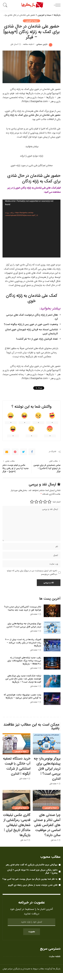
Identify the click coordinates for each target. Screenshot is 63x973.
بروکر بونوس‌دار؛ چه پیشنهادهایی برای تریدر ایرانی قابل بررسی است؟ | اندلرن (24, 625)
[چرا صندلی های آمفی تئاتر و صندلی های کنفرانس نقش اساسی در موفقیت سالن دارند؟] (47, 800)
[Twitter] (23, 451)
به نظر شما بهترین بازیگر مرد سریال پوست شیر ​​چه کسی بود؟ (30, 879)
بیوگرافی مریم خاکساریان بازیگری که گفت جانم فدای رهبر (31, 864)
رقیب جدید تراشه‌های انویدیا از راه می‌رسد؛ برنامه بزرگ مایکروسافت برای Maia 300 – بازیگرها (24, 660)
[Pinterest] (15, 451)
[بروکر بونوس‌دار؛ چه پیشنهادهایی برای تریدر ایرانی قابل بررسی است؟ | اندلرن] (52, 627)
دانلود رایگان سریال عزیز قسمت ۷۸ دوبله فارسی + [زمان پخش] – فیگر (32, 871)
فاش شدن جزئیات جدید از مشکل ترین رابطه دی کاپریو (32, 885)
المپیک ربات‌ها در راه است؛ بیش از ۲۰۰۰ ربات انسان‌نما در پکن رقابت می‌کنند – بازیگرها (23, 642)
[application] (31, 228)
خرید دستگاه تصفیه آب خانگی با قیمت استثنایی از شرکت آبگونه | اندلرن (16, 766)
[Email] (6, 451)
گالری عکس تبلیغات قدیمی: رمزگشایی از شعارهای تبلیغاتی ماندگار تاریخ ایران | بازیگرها (16, 825)
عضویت (31, 931)
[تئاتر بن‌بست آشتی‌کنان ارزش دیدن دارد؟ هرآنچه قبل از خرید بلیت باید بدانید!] (52, 610)
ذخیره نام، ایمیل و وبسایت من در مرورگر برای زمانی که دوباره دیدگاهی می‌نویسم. (32, 572)
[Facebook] (32, 451)
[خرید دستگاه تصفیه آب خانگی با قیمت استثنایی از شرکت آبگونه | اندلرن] (16, 743)
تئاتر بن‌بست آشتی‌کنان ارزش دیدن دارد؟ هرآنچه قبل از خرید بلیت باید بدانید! (22, 608)
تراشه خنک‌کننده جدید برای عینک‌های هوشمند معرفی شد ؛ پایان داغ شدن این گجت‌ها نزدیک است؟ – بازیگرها (23, 679)
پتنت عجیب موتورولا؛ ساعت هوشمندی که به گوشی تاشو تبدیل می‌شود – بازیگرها (22, 696)
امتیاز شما (56, 501)
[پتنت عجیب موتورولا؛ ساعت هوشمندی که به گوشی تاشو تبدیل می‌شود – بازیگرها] (52, 698)
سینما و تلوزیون (31, 20)
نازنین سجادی (41, 44)
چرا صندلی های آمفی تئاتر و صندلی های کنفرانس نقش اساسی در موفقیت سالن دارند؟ (47, 825)
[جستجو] (6, 5)
